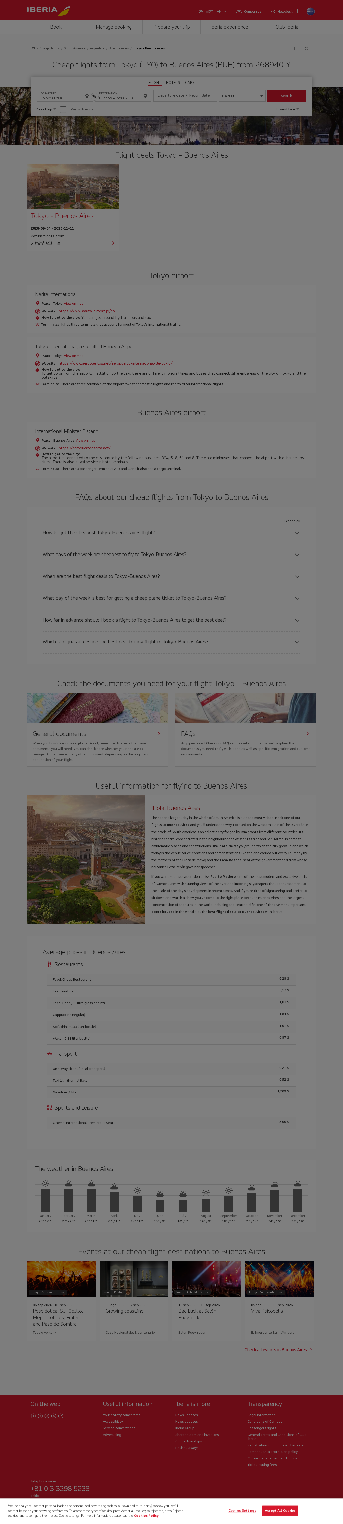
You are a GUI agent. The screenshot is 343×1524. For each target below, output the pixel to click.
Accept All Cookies (280, 1511)
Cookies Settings (242, 1511)
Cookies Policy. (146, 1515)
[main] (171, 1511)
